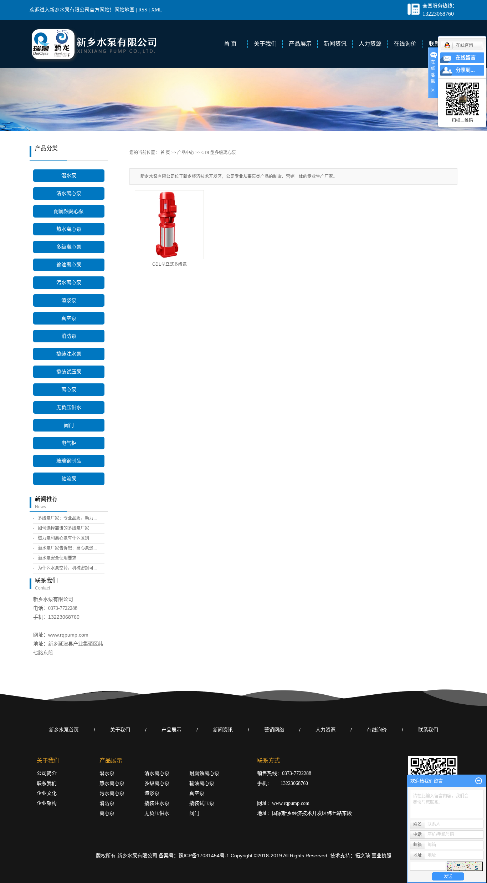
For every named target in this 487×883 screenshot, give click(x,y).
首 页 (230, 44)
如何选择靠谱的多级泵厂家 (63, 528)
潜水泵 (68, 175)
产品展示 (300, 44)
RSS (142, 9)
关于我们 (265, 44)
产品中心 (185, 152)
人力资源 (370, 44)
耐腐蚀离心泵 (69, 211)
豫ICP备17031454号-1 (204, 855)
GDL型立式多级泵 (169, 264)
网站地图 (124, 9)
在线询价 (405, 44)
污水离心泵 (68, 282)
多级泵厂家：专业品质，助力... (67, 518)
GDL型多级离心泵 (218, 152)
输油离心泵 (68, 264)
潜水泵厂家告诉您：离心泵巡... (67, 548)
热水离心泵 (68, 229)
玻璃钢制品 (68, 461)
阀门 (69, 425)
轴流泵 (68, 478)
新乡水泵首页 (64, 730)
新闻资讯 (335, 44)
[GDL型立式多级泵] (169, 224)
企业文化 (47, 793)
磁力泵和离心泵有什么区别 (63, 538)
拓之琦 (362, 855)
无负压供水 (68, 407)
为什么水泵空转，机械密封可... (67, 568)
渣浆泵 (68, 300)
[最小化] (478, 781)
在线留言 (466, 57)
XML (156, 9)
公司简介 (47, 773)
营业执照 (381, 855)
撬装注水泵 (68, 354)
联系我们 (428, 730)
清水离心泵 (68, 193)
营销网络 (274, 730)
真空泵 (68, 318)
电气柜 (68, 443)
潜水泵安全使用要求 (57, 558)
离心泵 (68, 389)
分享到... (465, 70)
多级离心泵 (68, 247)
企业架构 (47, 803)
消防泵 (68, 336)
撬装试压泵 (68, 371)
